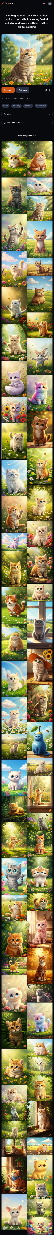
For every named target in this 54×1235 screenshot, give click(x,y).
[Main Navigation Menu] (49, 4)
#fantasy (16, 106)
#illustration (41, 106)
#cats (5, 106)
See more (24, 98)
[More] (41, 90)
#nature (28, 106)
